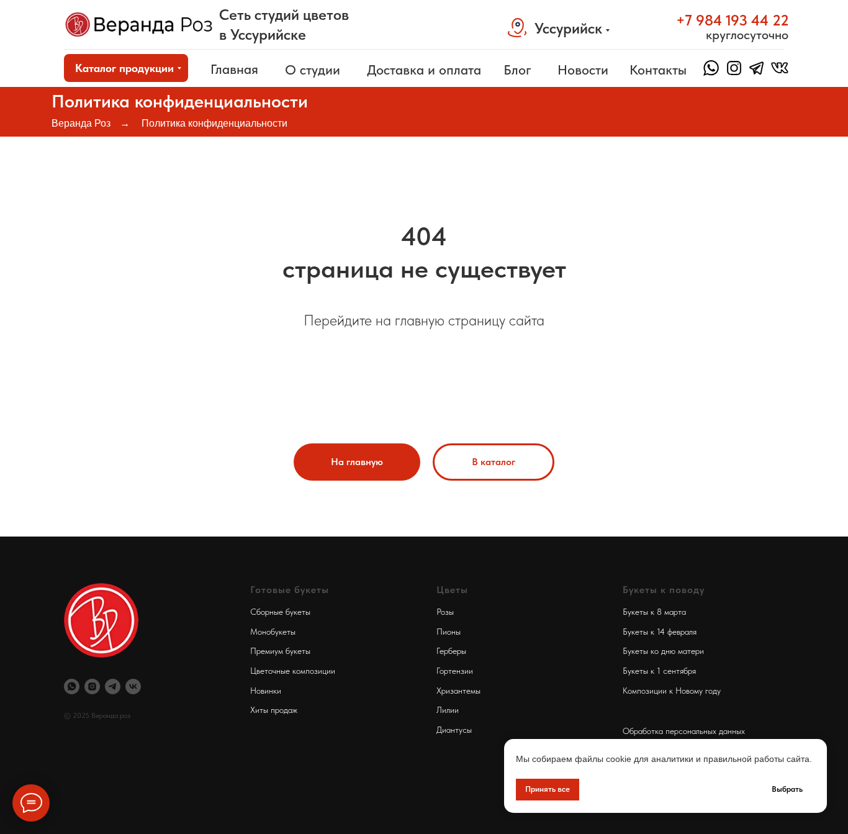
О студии (312, 69)
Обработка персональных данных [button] (684, 731)
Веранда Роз (81, 123)
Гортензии (454, 671)
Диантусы (454, 730)
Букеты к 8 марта (654, 612)
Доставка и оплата (424, 69)
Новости (582, 69)
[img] (139, 24)
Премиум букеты (280, 651)
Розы (445, 612)
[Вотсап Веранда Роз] (71, 686)
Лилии (447, 710)
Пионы (448, 632)
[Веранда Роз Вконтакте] (133, 686)
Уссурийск (568, 28)
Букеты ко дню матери (663, 651)
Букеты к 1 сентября (659, 671)
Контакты (658, 69)
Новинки (265, 691)
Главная (234, 69)
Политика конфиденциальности (214, 123)
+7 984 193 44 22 (732, 20)
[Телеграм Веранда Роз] (112, 686)
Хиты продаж (273, 710)
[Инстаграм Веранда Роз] (92, 686)
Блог (517, 69)
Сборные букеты (280, 612)
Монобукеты (272, 632)
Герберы (451, 651)
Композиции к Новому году (672, 691)
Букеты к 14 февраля (660, 632)
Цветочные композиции (292, 671)
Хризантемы (458, 691)
